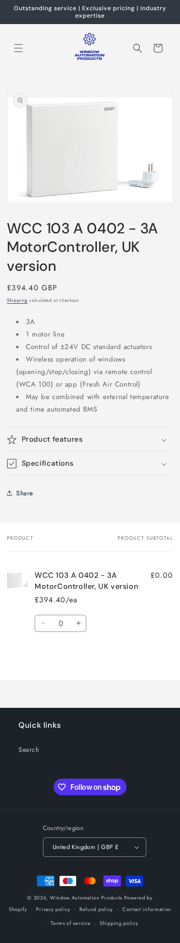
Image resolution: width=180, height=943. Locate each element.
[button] (18, 48)
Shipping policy (119, 923)
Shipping (17, 300)
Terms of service (70, 923)
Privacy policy (53, 909)
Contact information (146, 909)
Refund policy (96, 909)
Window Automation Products (87, 897)
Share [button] (24, 493)
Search (28, 749)
